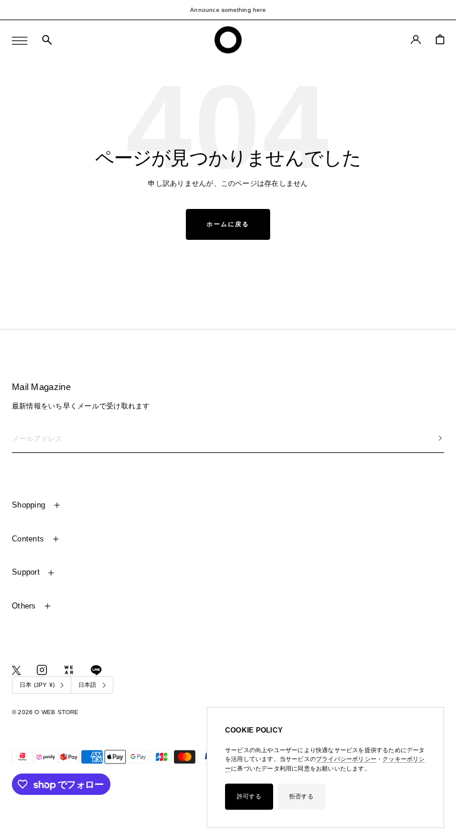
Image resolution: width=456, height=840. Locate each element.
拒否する (301, 796)
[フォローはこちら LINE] (96, 670)
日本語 (87, 684)
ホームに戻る (228, 224)
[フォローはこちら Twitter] (16, 670)
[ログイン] (416, 39)
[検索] (47, 40)
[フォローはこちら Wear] (69, 670)
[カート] (440, 39)
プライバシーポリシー (346, 759)
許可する (249, 796)
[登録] (440, 438)
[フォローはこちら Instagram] (42, 670)
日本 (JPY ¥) (37, 684)
